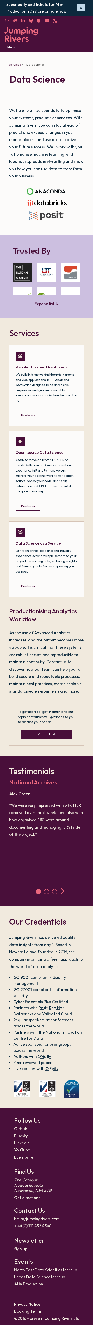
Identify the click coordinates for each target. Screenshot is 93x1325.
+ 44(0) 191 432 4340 (33, 1225)
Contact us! (46, 734)
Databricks (23, 1013)
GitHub (20, 1128)
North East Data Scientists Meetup (45, 1270)
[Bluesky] (31, 20)
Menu (11, 47)
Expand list (45, 303)
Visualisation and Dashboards (41, 367)
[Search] (7, 20)
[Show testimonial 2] (46, 891)
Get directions (27, 1197)
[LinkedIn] (23, 20)
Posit (43, 1007)
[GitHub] (15, 20)
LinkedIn (22, 1142)
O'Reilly (44, 1056)
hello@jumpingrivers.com (37, 1218)
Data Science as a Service (38, 543)
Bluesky (21, 1136)
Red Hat (56, 1007)
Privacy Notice (27, 1304)
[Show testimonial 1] (38, 891)
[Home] (21, 34)
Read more (28, 415)
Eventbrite (23, 1157)
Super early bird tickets (27, 4)
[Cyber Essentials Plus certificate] (71, 1089)
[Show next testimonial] (63, 891)
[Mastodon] (39, 20)
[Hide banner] (81, 8)
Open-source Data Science (39, 452)
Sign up (20, 1248)
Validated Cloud (57, 1013)
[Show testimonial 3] (54, 891)
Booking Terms (28, 1311)
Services (15, 64)
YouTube (22, 1149)
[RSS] (55, 20)
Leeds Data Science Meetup (39, 1277)
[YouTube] (47, 20)
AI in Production (28, 1283)
